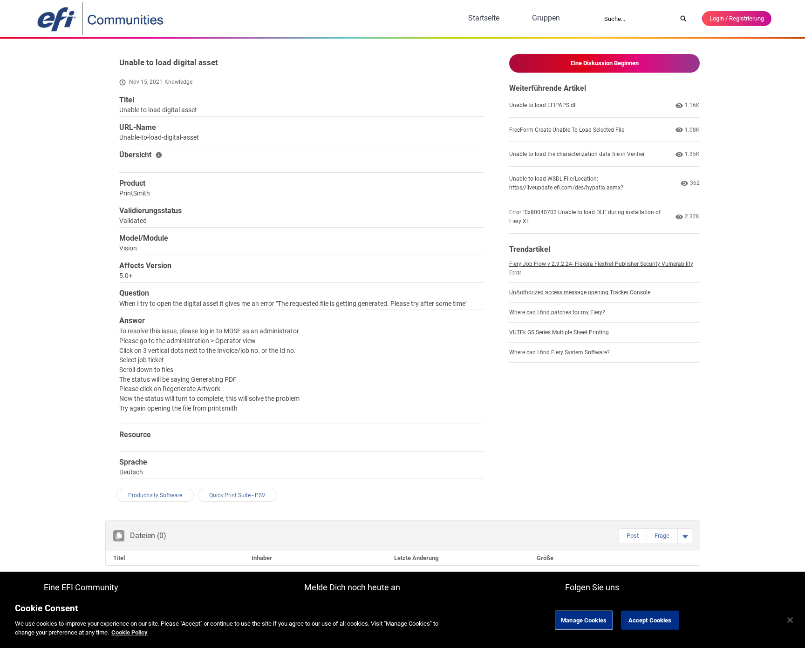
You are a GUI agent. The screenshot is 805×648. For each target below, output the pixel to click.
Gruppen (546, 18)
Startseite (483, 18)
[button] (632, 536)
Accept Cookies (650, 619)
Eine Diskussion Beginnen (605, 63)
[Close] (790, 620)
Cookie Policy (129, 632)
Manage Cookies (584, 619)
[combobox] (637, 19)
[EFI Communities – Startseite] (101, 18)
